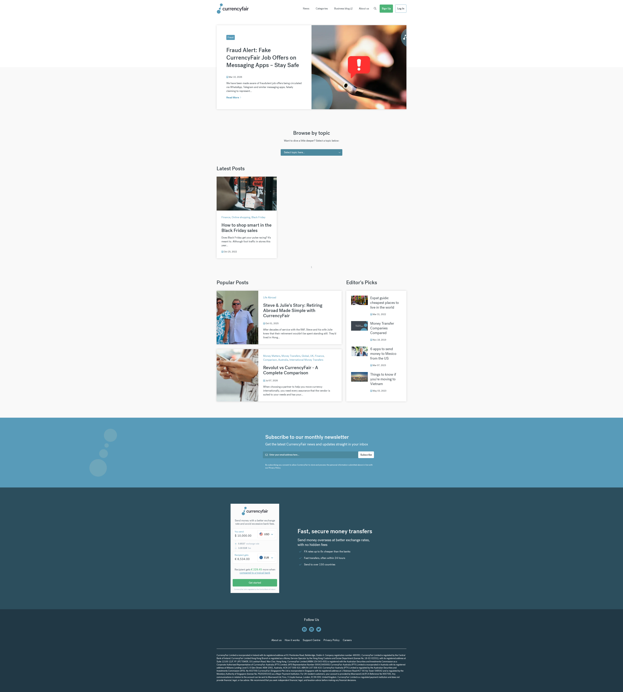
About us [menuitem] (364, 8)
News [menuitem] (306, 8)
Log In (400, 8)
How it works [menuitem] (292, 640)
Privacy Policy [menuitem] (332, 640)
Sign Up (386, 8)
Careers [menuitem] (347, 640)
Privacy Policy (274, 468)
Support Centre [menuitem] (311, 640)
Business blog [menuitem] (342, 8)
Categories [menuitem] (322, 8)
